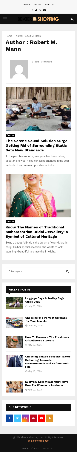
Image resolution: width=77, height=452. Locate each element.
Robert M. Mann (32, 35)
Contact (37, 4)
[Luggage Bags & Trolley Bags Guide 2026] (14, 303)
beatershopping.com (38, 441)
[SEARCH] (67, 271)
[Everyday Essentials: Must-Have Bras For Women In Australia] (14, 386)
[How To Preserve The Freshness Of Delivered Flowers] (14, 342)
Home (27, 4)
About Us (49, 4)
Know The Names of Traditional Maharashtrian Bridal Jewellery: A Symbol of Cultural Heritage (37, 232)
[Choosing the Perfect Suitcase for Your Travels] (14, 322)
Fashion (10, 135)
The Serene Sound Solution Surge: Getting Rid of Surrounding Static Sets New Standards (37, 145)
